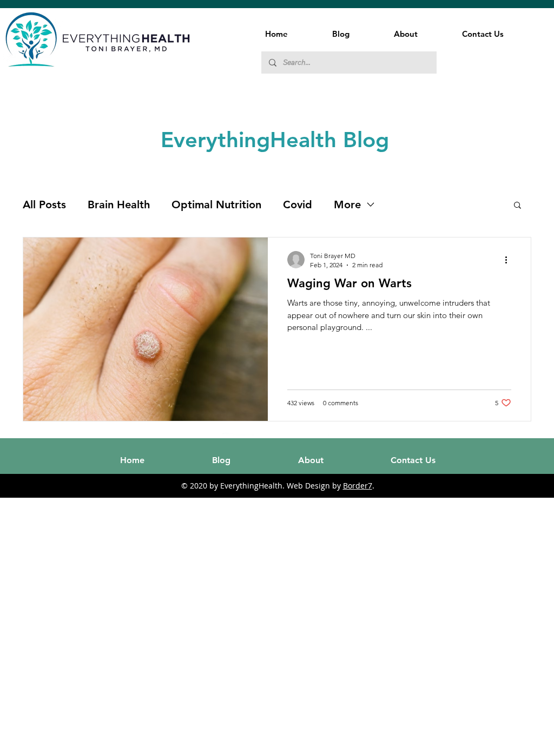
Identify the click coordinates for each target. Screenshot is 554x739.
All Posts (44, 204)
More (347, 204)
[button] (517, 206)
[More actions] (509, 259)
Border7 (357, 485)
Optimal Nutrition (216, 204)
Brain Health (119, 204)
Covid (297, 204)
